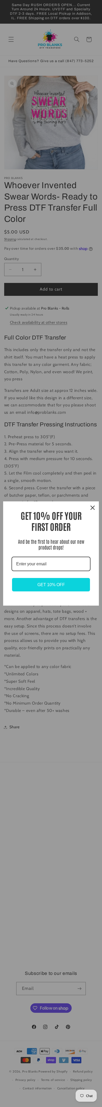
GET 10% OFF (51, 584)
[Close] (92, 507)
